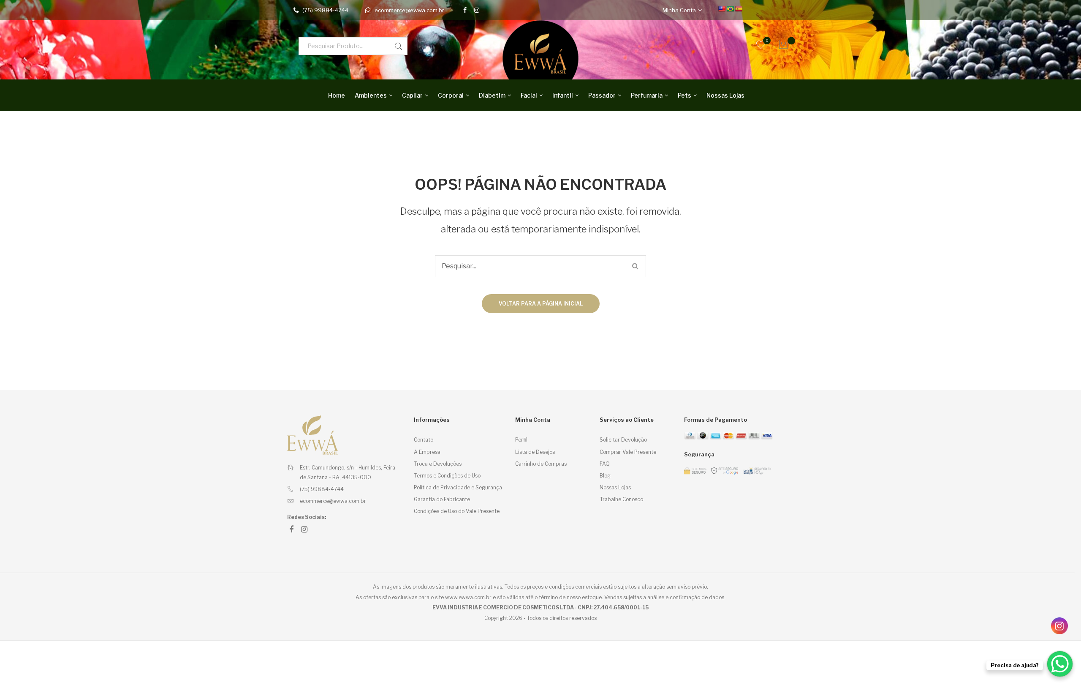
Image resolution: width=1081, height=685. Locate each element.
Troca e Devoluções (438, 464)
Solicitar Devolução (623, 440)
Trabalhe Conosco (621, 499)
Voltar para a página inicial (541, 303)
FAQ (605, 464)
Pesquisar (398, 46)
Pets (684, 95)
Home (336, 95)
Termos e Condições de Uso (447, 475)
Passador (602, 95)
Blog (605, 475)
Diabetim (492, 95)
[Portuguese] (730, 8)
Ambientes (371, 95)
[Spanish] (738, 8)
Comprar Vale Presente (628, 452)
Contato (423, 440)
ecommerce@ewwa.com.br (409, 10)
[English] (721, 8)
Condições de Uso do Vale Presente (457, 511)
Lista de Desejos (535, 452)
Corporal (451, 95)
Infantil (562, 95)
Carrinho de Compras (541, 464)
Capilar (412, 95)
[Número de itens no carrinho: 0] (781, 44)
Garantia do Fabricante (442, 499)
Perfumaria (647, 95)
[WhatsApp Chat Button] (1060, 664)
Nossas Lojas (725, 95)
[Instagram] (476, 10)
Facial (529, 95)
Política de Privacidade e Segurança (458, 487)
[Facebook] (465, 10)
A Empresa (427, 452)
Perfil (521, 440)
